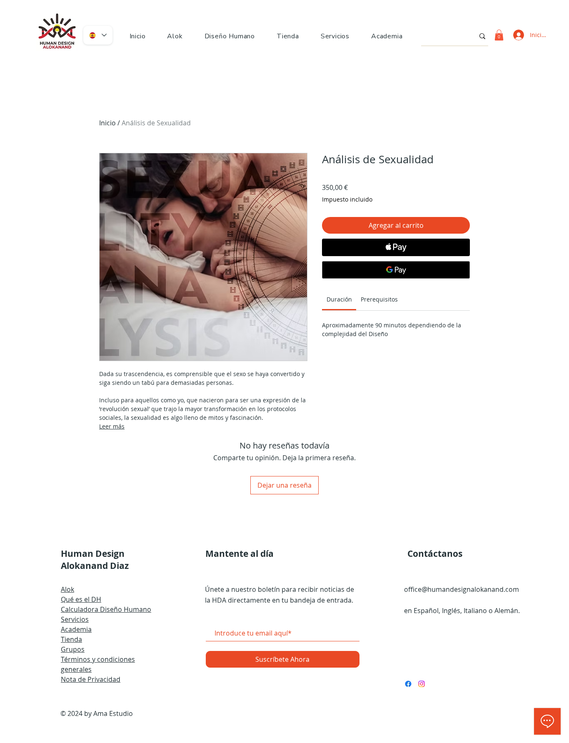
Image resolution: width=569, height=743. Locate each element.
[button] (230, 36)
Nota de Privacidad (90, 679)
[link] (339, 299)
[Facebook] (408, 684)
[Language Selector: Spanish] (97, 35)
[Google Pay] (396, 270)
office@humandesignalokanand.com (461, 589)
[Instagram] (421, 684)
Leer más (112, 426)
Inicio (107, 122)
